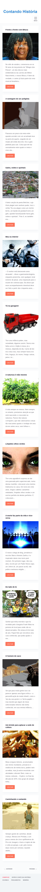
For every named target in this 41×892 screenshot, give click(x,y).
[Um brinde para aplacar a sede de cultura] (20, 744)
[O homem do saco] (20, 672)
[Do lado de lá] (20, 603)
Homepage (5, 877)
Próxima (32, 869)
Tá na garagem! (12, 306)
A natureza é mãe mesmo (16, 375)
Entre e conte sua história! (21, 877)
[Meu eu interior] (20, 253)
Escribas (5, 880)
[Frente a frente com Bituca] (20, 46)
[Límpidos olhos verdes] (20, 460)
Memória (26, 880)
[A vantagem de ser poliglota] (20, 115)
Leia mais (10, 87)
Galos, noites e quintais (15, 168)
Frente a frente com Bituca (16, 30)
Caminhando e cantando (15, 799)
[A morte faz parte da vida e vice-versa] (20, 534)
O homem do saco (13, 656)
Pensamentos (15, 880)
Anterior (9, 869)
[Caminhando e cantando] (20, 816)
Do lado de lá (11, 587)
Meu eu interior (11, 237)
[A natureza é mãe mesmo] (20, 391)
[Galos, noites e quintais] (20, 184)
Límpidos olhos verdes (15, 444)
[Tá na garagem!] (20, 322)
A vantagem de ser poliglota (17, 99)
